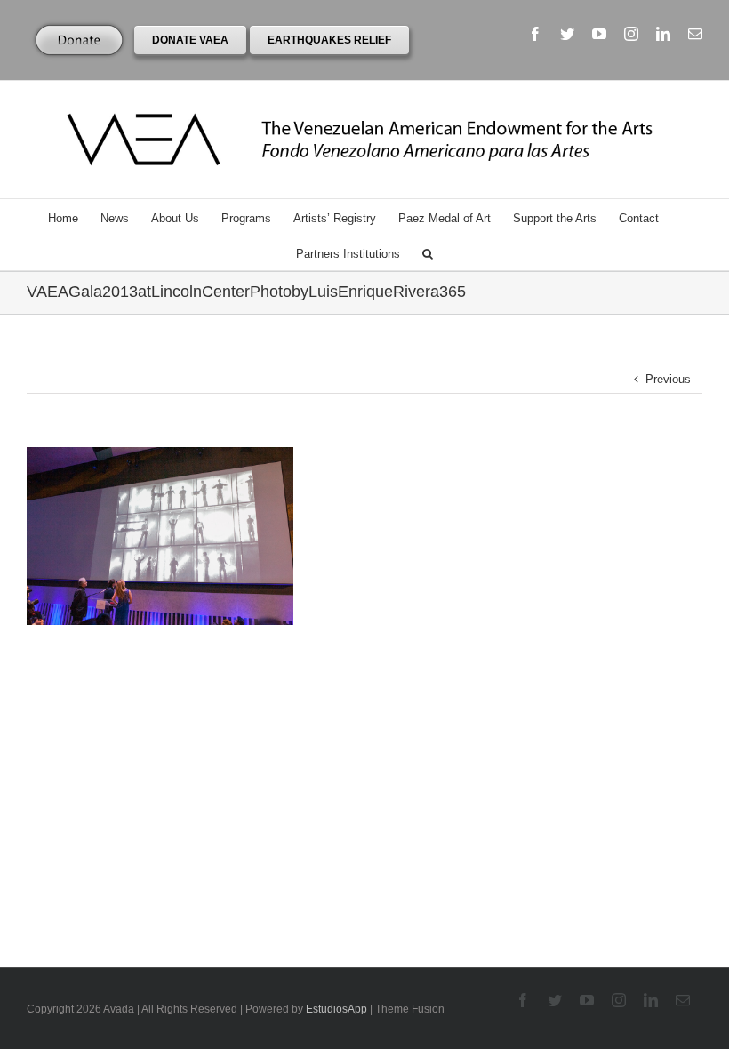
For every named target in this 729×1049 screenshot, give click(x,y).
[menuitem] (74, 217)
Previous (668, 379)
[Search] (427, 252)
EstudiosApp (336, 1009)
